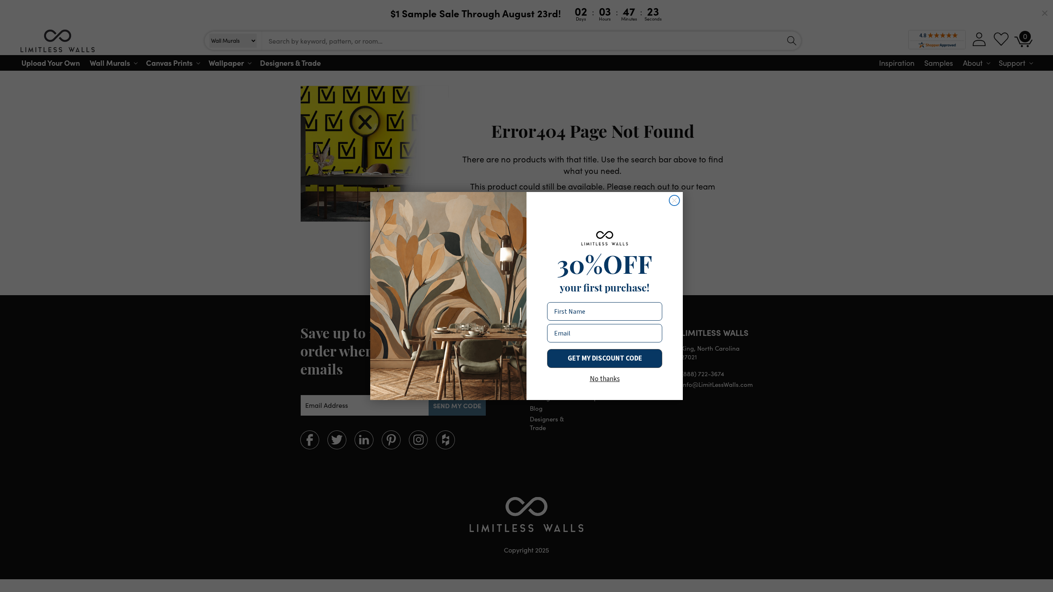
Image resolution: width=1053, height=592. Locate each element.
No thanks (605, 379)
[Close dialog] (674, 200)
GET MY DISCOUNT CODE (605, 358)
